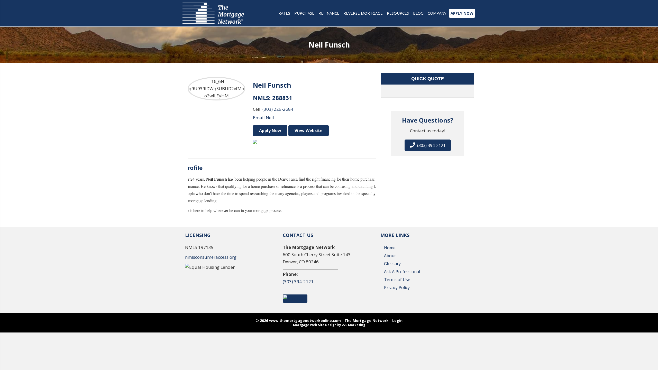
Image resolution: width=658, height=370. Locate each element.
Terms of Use (397, 279)
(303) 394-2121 (298, 281)
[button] (428, 145)
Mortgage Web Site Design (314, 325)
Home (390, 248)
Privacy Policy (397, 287)
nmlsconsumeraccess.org (210, 257)
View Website (309, 130)
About (390, 255)
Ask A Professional (402, 271)
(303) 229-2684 (277, 109)
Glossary (392, 263)
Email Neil (263, 118)
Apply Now (270, 130)
